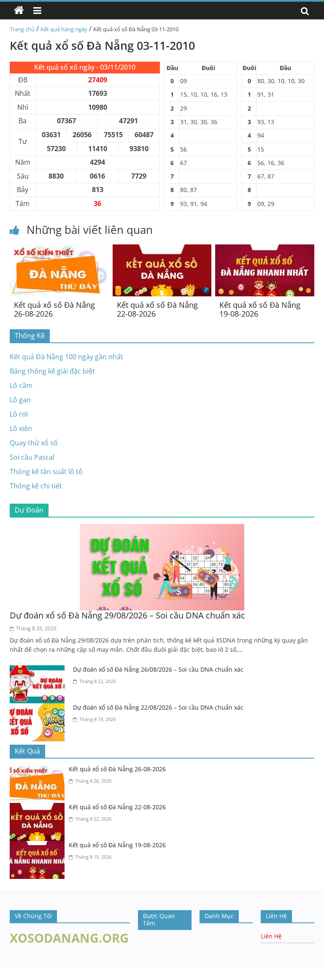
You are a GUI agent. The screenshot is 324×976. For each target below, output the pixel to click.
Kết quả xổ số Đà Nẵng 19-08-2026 (259, 309)
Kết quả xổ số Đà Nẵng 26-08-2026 (54, 309)
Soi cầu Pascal (32, 457)
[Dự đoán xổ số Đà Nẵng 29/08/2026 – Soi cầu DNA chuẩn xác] (162, 529)
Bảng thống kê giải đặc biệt (52, 371)
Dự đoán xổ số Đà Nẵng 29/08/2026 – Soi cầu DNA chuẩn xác (127, 615)
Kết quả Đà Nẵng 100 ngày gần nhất (66, 356)
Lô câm (21, 385)
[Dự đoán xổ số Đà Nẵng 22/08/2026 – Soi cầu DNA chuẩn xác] (39, 708)
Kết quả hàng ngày (63, 29)
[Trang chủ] (19, 10)
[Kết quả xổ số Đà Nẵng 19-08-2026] (264, 249)
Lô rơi (19, 414)
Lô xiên (21, 428)
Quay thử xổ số (34, 442)
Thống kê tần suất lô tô (46, 471)
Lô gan (20, 399)
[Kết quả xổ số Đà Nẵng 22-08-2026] (162, 249)
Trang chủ (22, 29)
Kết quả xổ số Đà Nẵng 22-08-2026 (157, 309)
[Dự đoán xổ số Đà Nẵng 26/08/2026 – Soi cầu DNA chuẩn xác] (39, 670)
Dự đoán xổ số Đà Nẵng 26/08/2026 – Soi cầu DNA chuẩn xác (158, 669)
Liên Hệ (271, 936)
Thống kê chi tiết (36, 486)
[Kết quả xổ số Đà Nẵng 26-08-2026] (59, 249)
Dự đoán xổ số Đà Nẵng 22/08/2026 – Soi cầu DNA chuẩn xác (158, 707)
